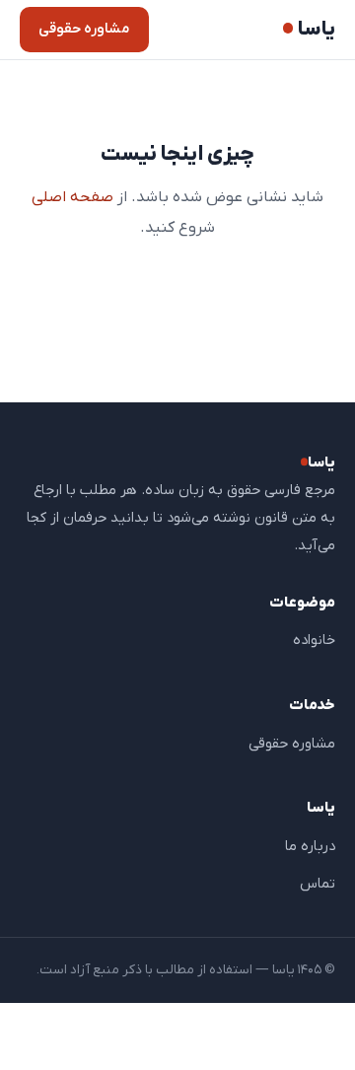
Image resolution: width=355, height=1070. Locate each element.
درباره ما (310, 846)
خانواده (314, 640)
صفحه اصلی (72, 197)
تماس (317, 884)
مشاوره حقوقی (83, 29)
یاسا (316, 30)
